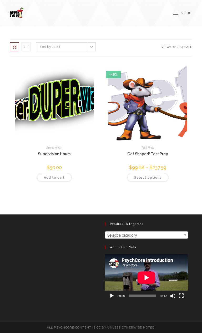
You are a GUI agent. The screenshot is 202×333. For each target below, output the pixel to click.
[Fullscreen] (181, 295)
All (189, 47)
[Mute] (172, 295)
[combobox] (146, 235)
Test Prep (147, 147)
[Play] (111, 295)
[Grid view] (14, 46)
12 (174, 47)
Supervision (54, 147)
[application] (146, 277)
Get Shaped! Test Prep (147, 154)
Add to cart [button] (54, 177)
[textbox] (146, 235)
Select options (147, 177)
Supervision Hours (54, 154)
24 (181, 47)
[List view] (26, 46)
